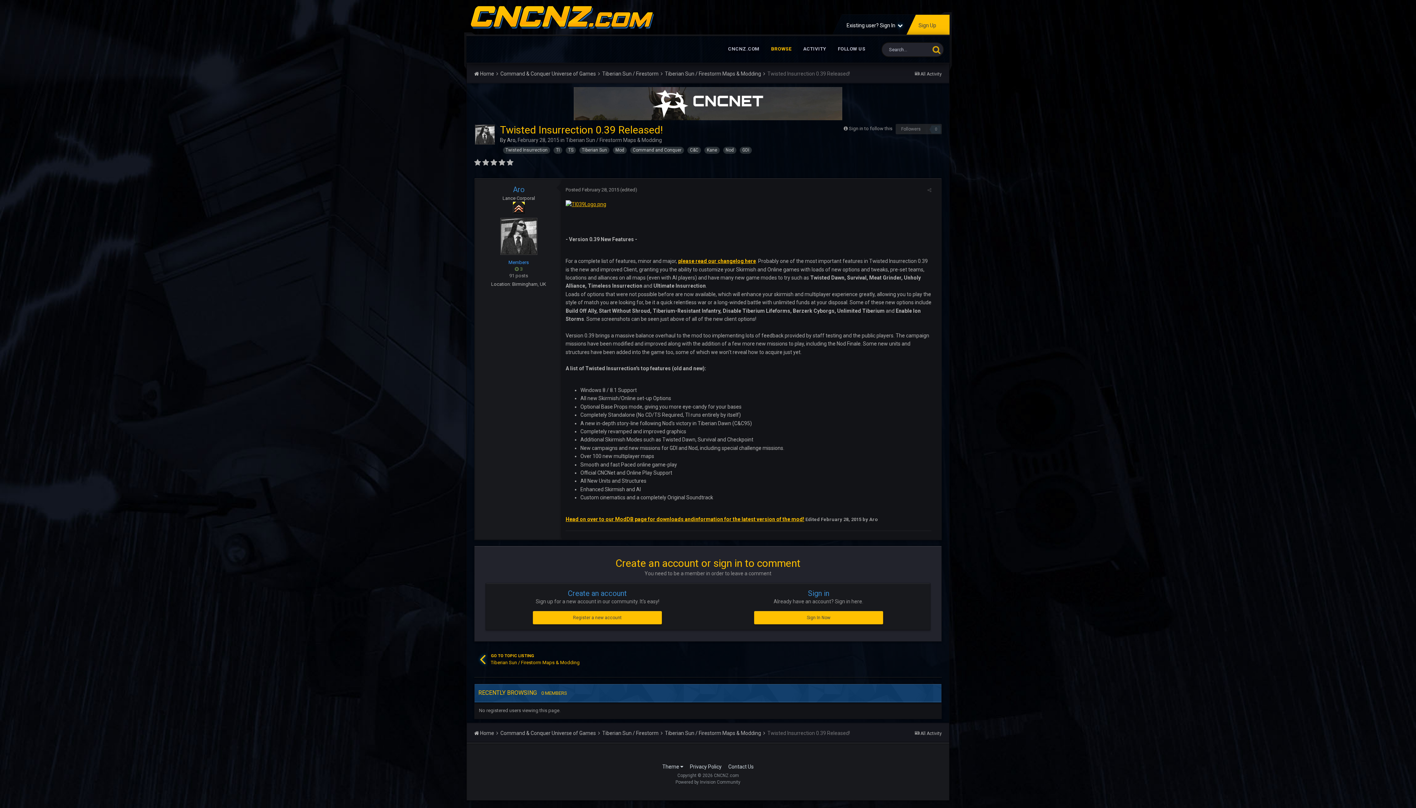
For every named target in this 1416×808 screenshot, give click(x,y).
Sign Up (927, 25)
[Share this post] (929, 190)
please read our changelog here (717, 261)
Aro (511, 140)
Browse (781, 49)
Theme (671, 767)
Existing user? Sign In (872, 25)
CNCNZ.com (744, 49)
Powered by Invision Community (708, 782)
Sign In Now (818, 617)
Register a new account (597, 617)
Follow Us (851, 49)
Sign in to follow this (870, 128)
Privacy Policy (706, 767)
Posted (592, 190)
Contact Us (741, 767)
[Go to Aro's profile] (485, 135)
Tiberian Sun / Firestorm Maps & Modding (614, 140)
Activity (814, 49)
